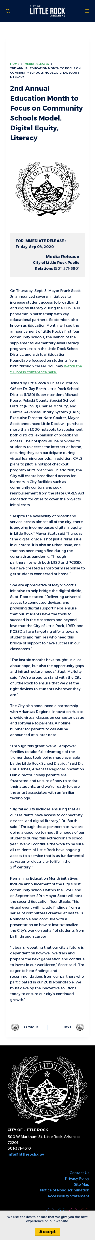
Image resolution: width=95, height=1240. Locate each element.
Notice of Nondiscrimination (64, 1190)
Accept (47, 1231)
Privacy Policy (77, 1178)
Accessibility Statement (68, 1196)
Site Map (81, 1184)
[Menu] (87, 11)
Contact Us (79, 1173)
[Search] (8, 11)
